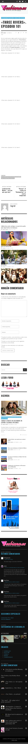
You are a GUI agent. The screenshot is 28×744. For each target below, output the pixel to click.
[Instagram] (19, 1)
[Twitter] (22, 1)
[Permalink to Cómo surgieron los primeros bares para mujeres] (17, 638)
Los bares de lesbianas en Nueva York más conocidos (17, 457)
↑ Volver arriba (14, 740)
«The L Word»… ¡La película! (12, 694)
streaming (18, 176)
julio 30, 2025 (17, 459)
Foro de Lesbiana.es (5, 619)
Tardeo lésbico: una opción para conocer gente (17, 439)
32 (26, 688)
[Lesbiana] (13, 543)
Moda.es (6, 655)
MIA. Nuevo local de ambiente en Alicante (14, 715)
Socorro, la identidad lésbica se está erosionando (14, 567)
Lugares (19, 417)
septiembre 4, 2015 (10, 266)
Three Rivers (21, 18)
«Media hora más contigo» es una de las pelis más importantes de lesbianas (13, 227)
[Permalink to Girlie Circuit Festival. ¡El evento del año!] (2, 729)
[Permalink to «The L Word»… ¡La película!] (2, 694)
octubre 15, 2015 (9, 248)
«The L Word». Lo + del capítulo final (13, 682)
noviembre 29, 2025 (13, 424)
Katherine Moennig (12, 176)
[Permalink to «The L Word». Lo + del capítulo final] (2, 682)
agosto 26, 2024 (12, 229)
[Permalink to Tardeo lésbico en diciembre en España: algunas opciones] (14, 408)
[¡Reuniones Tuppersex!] (13, 485)
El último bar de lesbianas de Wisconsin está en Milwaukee (16, 466)
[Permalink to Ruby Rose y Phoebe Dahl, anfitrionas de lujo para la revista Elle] (14, 255)
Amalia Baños (5, 229)
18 (26, 728)
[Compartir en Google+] (21, 32)
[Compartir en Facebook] (16, 32)
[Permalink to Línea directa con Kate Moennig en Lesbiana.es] (2, 669)
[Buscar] (3, 1)
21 (26, 714)
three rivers (4, 178)
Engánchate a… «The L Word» (13, 688)
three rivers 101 (10, 178)
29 (26, 694)
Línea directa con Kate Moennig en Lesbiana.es (13, 670)
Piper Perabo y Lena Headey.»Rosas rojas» (10, 676)
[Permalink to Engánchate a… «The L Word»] (2, 688)
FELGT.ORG (6, 652)
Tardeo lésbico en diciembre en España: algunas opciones (11, 422)
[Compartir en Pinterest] (23, 32)
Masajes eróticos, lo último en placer (12, 581)
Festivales (9, 417)
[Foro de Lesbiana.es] (10, 385)
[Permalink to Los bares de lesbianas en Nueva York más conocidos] (4, 459)
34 (26, 681)
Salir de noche (4, 418)
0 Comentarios (24, 434)
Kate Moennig (4, 176)
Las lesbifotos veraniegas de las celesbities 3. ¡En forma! (13, 264)
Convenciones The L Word (7, 618)
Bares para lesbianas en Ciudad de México (17, 448)
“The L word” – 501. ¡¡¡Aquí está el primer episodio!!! (10, 701)
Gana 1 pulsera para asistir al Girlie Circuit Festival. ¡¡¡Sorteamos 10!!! (13, 722)
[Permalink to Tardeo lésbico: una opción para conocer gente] (4, 441)
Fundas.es (6, 654)
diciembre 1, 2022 (17, 468)
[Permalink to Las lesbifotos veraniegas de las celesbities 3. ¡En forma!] (14, 274)
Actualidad (4, 18)
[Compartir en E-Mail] (26, 32)
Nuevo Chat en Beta (9, 559)
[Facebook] (17, 1)
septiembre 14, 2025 (18, 442)
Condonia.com (7, 651)
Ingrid (4, 248)
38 (26, 675)
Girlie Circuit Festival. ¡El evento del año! (14, 729)
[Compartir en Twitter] (18, 32)
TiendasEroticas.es (8, 657)
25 (26, 700)
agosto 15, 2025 (17, 449)
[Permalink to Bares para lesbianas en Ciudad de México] (4, 450)
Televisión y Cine (12, 18)
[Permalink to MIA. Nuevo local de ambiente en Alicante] (2, 714)
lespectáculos (14, 417)
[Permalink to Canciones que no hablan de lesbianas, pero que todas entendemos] (7, 638)
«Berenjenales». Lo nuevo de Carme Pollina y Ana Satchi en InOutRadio (13, 708)
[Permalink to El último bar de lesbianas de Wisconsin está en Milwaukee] (4, 467)
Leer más (3, 434)
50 (26, 669)
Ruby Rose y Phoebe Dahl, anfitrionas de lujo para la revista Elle (13, 245)
